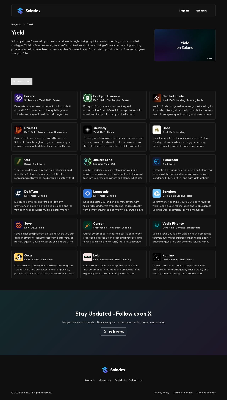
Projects (184, 10)
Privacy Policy (161, 392)
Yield (30, 24)
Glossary (201, 10)
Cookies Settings (206, 392)
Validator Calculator (129, 380)
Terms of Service (182, 392)
